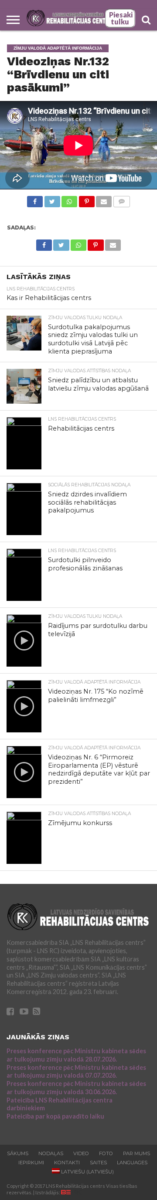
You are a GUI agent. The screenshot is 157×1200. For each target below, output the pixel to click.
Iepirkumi (31, 1163)
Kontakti (67, 1163)
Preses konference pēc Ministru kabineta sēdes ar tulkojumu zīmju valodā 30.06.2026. (76, 1088)
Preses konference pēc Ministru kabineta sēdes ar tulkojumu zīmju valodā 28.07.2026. (76, 1055)
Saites (98, 1163)
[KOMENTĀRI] (121, 199)
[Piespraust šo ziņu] (86, 199)
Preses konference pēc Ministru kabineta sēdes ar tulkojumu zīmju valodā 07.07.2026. (76, 1071)
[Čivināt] (52, 199)
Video (81, 1153)
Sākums (17, 1153)
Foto (106, 1153)
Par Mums (136, 1153)
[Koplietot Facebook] (35, 199)
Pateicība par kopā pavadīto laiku (55, 1116)
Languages (132, 1163)
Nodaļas (50, 1153)
